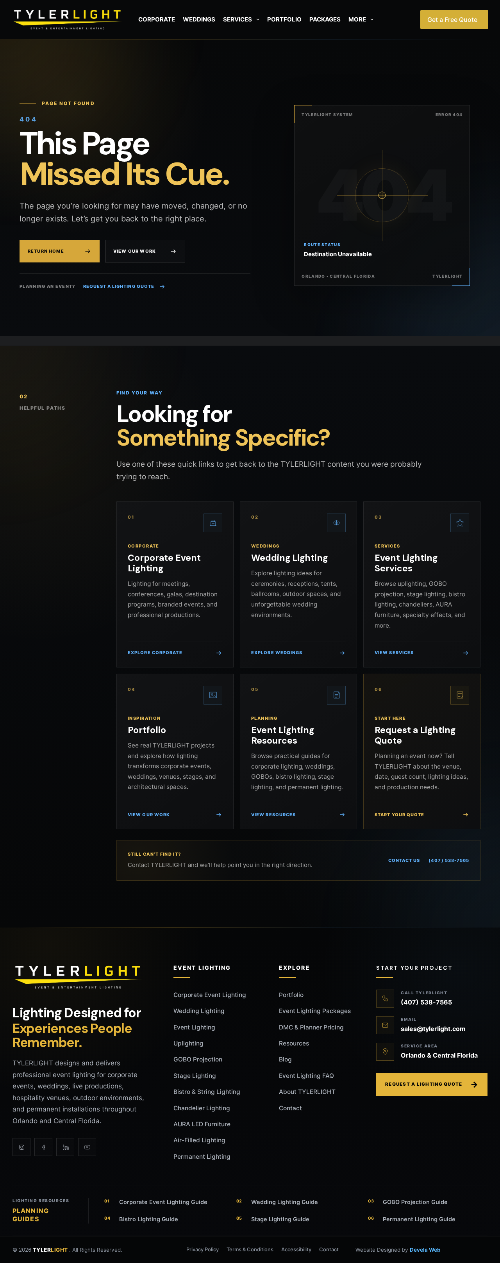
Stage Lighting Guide (272, 1219)
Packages (325, 19)
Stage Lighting (194, 1075)
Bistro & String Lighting (206, 1091)
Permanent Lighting (201, 1156)
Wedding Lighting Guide (277, 1202)
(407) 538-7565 (449, 860)
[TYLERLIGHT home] (78, 977)
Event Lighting (194, 1027)
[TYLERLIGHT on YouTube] (87, 1147)
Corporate (156, 19)
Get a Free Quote (452, 19)
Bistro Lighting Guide (141, 1219)
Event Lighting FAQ (306, 1075)
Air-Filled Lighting (199, 1140)
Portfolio (284, 19)
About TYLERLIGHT (307, 1091)
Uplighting (188, 1043)
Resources (294, 1043)
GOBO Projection (197, 1059)
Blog (285, 1059)
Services (237, 19)
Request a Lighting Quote (118, 286)
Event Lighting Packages (315, 1011)
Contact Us (404, 860)
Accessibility (296, 1249)
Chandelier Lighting (201, 1108)
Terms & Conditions (250, 1249)
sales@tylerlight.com (433, 1029)
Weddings (199, 19)
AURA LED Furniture (201, 1124)
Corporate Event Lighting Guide (155, 1202)
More (357, 19)
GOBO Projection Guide (408, 1202)
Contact (290, 1108)
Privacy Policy (202, 1249)
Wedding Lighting (199, 1011)
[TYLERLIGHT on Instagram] (21, 1147)
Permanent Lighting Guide (411, 1219)
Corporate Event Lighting (209, 995)
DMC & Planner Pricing (311, 1027)
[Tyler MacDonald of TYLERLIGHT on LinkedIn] (65, 1147)
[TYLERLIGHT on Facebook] (43, 1147)
